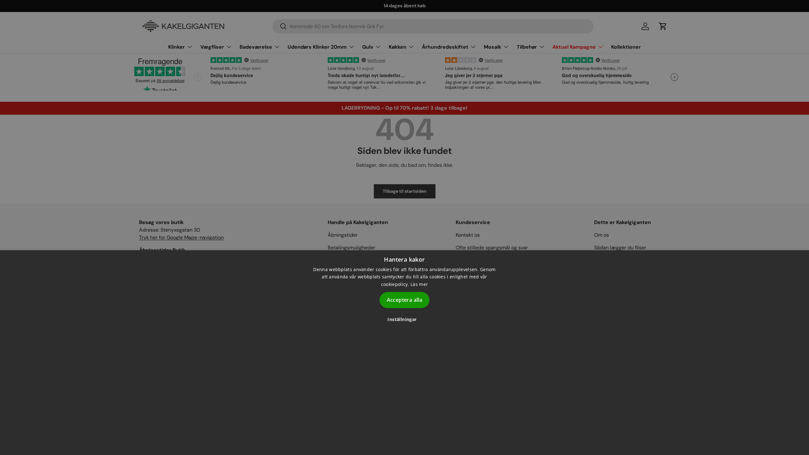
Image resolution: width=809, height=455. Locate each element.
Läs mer (419, 284)
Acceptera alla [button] (405, 299)
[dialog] (404, 352)
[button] (404, 319)
